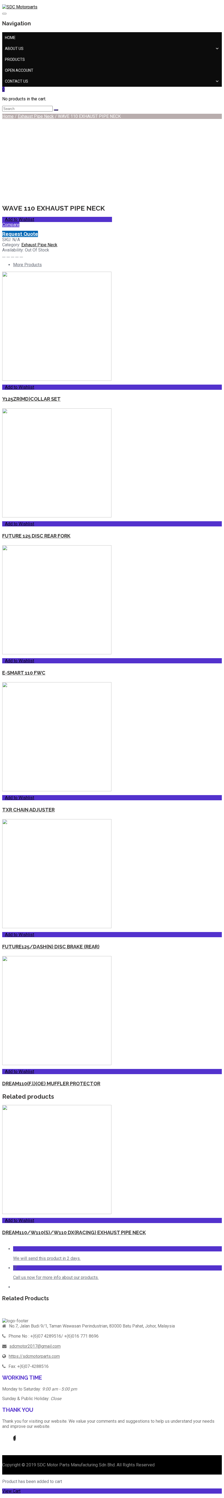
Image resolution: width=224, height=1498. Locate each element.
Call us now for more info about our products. (56, 1277)
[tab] (117, 264)
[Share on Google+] (17, 255)
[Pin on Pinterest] (12, 255)
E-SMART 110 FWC (23, 673)
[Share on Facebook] (3, 255)
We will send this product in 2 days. (47, 1258)
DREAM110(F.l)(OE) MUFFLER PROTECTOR (51, 1083)
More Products (27, 264)
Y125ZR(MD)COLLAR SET (31, 399)
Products (15, 59)
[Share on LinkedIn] (21, 255)
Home (10, 37)
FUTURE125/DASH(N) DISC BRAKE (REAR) (50, 946)
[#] (14, 1438)
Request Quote (20, 234)
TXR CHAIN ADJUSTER (28, 810)
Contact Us (16, 81)
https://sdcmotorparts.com (34, 1356)
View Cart (11, 1491)
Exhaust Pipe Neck (36, 116)
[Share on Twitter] (8, 255)
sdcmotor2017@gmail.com (35, 1346)
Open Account (19, 70)
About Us (14, 48)
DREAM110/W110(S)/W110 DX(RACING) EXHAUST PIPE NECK (74, 1232)
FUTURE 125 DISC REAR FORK (36, 536)
